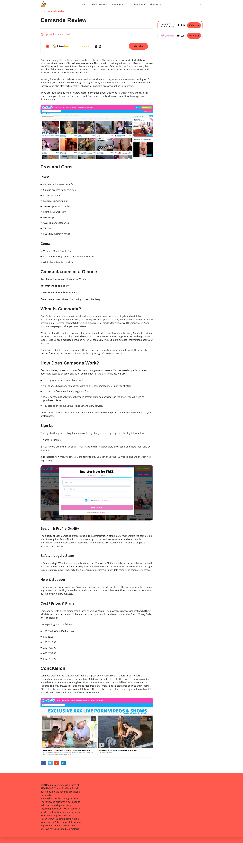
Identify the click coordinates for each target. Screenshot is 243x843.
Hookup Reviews (97, 4)
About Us (154, 4)
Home (82, 4)
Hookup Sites (136, 4)
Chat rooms (117, 4)
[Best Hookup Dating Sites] (59, 4)
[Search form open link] (200, 4)
